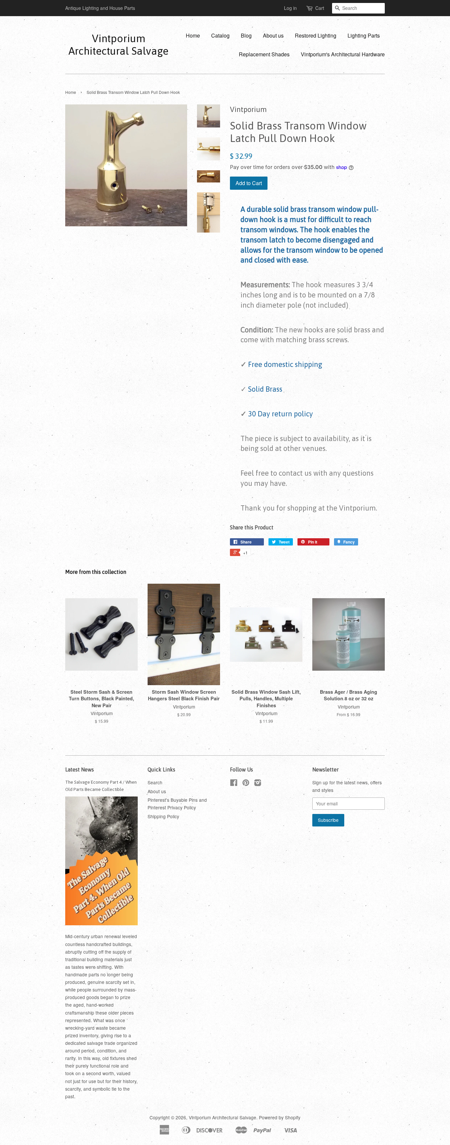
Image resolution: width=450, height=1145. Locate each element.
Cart (319, 8)
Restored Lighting (315, 35)
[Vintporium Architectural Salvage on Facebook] (234, 783)
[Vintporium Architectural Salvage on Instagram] (257, 783)
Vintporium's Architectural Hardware (343, 54)
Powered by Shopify (279, 1117)
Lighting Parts (364, 35)
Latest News (79, 769)
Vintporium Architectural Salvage (118, 44)
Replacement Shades (264, 54)
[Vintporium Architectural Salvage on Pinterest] (245, 783)
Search (155, 782)
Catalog (220, 35)
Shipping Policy (163, 816)
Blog (246, 35)
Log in (290, 8)
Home (193, 35)
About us (273, 35)
